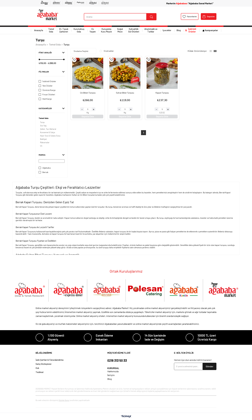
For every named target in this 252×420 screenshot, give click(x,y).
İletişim (111, 375)
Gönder (209, 366)
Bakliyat (43, 139)
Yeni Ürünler (47, 85)
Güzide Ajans (64, 400)
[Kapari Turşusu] (162, 73)
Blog (178, 30)
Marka (42, 155)
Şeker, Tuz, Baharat (48, 129)
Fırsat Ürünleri (48, 94)
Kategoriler (45, 108)
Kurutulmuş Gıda (79, 30)
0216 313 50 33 (117, 360)
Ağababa (46, 168)
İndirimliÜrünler (192, 30)
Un (41, 146)
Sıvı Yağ (43, 125)
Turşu (42, 122)
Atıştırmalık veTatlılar (150, 30)
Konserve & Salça (47, 132)
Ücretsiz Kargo (49, 90)
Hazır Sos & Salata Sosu (50, 136)
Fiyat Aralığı (45, 52)
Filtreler (44, 71)
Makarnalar (44, 142)
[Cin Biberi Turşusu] (87, 73)
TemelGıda (51, 30)
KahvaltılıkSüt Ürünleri (133, 30)
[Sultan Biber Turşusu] (124, 73)
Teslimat (40, 372)
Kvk (37, 368)
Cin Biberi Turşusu (88, 93)
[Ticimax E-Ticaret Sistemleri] (126, 416)
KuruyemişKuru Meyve (106, 30)
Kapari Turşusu (162, 93)
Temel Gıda (43, 118)
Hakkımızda (113, 371)
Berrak (45, 172)
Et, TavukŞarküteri (63, 30)
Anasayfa (38, 30)
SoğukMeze (120, 30)
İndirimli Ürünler (49, 81)
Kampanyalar (211, 30)
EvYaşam (93, 30)
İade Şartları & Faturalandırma (49, 359)
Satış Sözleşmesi (43, 364)
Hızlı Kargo (47, 99)
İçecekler (167, 30)
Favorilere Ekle (74, 60)
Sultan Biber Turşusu (125, 93)
